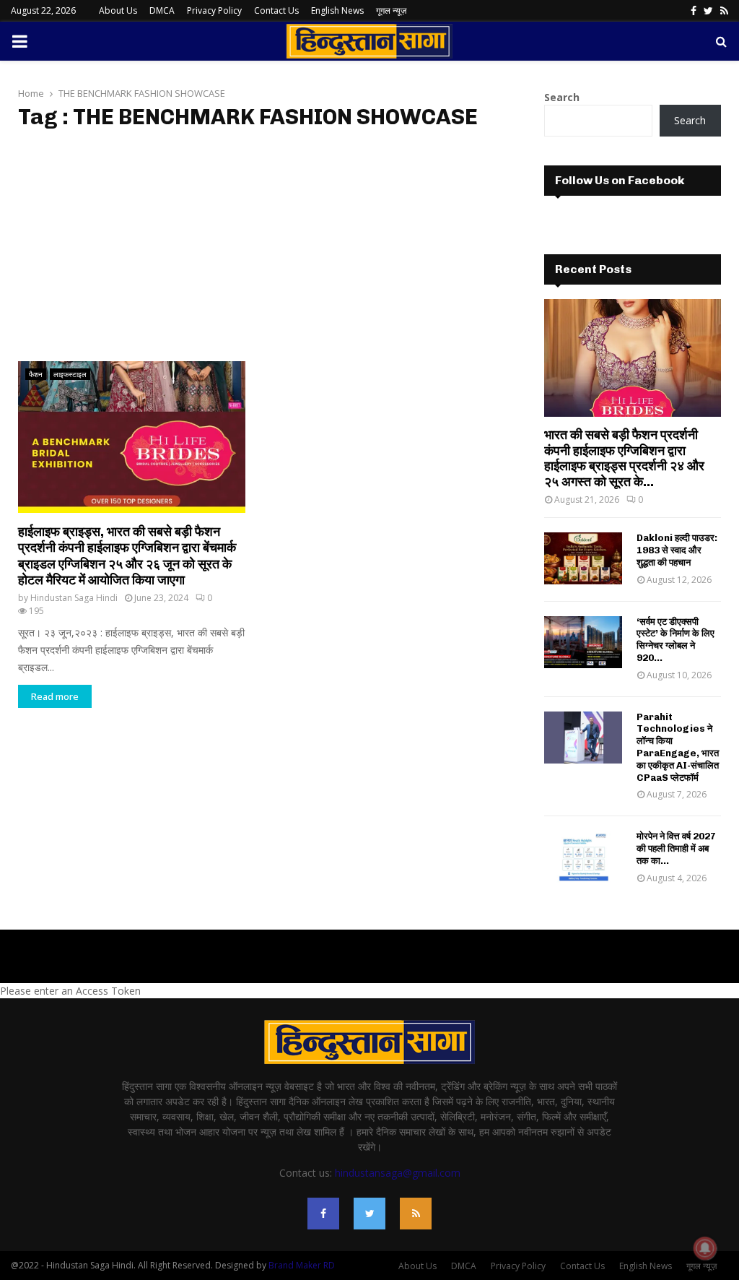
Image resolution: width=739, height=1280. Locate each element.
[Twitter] (369, 1213)
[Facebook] (323, 1213)
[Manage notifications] (705, 1248)
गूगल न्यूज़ (391, 10)
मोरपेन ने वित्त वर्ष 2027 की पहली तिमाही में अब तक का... (676, 848)
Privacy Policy (214, 10)
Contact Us (276, 10)
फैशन (36, 374)
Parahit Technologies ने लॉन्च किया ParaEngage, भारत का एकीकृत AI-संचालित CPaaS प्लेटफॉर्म (678, 747)
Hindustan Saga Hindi (74, 598)
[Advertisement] (259, 245)
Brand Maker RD (301, 1265)
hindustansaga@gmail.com (397, 1173)
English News (337, 10)
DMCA (162, 10)
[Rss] (416, 1213)
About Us (118, 10)
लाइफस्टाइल (70, 374)
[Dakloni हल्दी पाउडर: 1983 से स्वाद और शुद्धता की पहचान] (583, 558)
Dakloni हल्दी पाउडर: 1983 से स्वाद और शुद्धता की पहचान (677, 550)
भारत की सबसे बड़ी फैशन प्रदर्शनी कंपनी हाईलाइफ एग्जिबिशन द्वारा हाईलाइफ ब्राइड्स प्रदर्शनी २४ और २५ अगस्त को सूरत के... (624, 458)
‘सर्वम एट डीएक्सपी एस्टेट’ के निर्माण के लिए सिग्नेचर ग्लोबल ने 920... (675, 639)
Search (562, 97)
